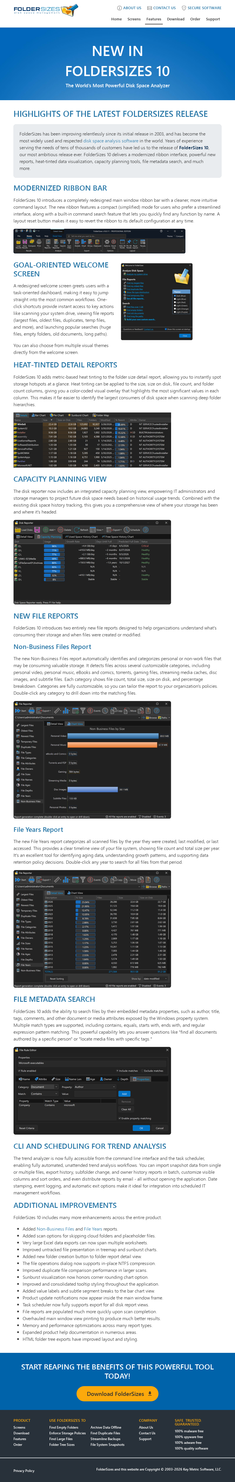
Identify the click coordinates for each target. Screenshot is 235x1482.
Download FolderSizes (115, 1394)
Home (116, 19)
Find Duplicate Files (105, 1433)
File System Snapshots (107, 1444)
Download (176, 19)
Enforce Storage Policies (67, 1433)
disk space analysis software (110, 140)
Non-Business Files (55, 1228)
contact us (164, 7)
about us (132, 7)
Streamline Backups (105, 1438)
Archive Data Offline (106, 1427)
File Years (93, 1228)
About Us (146, 1427)
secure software (205, 7)
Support (213, 19)
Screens (134, 19)
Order (195, 19)
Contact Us (147, 1433)
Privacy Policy (23, 1470)
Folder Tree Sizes (62, 1444)
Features (153, 19)
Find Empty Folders (63, 1427)
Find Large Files (61, 1438)
